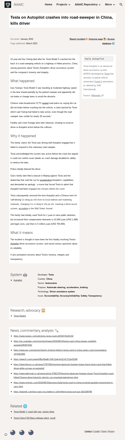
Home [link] (48, 4)
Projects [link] (61, 4)
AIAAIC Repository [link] (86, 4)
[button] (121, 4)
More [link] (108, 4)
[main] (62, 20)
